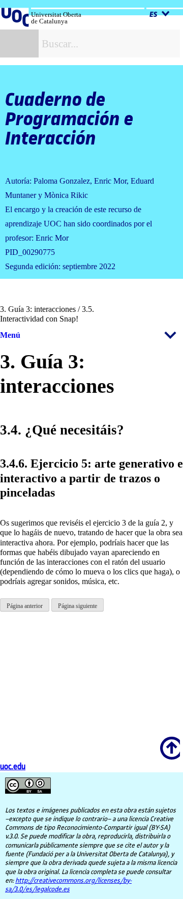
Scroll (168, 741)
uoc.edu (12, 767)
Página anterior (25, 606)
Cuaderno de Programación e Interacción (69, 119)
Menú (10, 335)
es (154, 15)
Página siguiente (77, 606)
